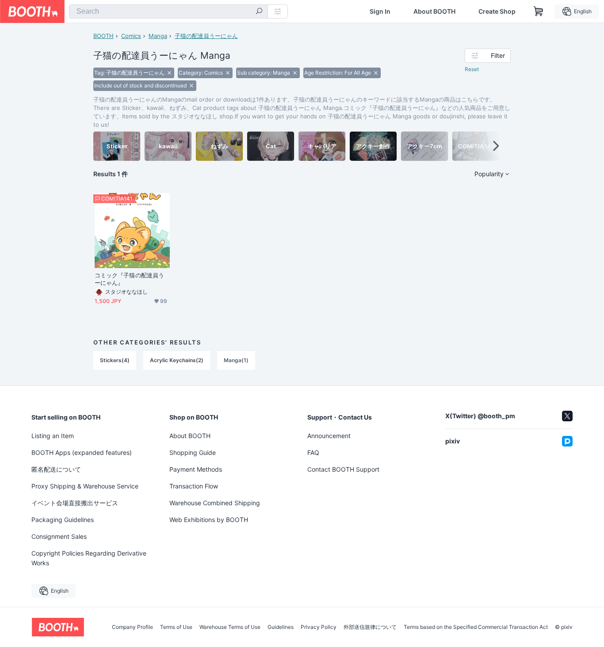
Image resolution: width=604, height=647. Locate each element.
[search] (259, 12)
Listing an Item (52, 435)
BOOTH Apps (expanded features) (81, 452)
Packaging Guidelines (62, 519)
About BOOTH (434, 11)
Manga (158, 35)
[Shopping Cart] (538, 11)
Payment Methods (195, 469)
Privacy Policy (318, 627)
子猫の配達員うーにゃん (206, 35)
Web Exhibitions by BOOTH (208, 519)
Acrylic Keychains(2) (176, 360)
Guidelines (281, 627)
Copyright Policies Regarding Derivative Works (88, 558)
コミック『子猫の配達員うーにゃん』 (129, 279)
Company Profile (132, 627)
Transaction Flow (193, 486)
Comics (131, 35)
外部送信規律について (370, 627)
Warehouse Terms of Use (229, 627)
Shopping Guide (192, 452)
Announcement (329, 435)
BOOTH (103, 35)
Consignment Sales (59, 536)
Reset (472, 69)
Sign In (380, 11)
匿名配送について (56, 469)
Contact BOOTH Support (343, 469)
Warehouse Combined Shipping (214, 503)
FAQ (313, 452)
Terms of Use (176, 627)
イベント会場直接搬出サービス (74, 503)
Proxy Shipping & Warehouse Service (84, 486)
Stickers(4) (115, 360)
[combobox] (168, 11)
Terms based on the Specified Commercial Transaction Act (476, 627)
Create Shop (497, 11)
